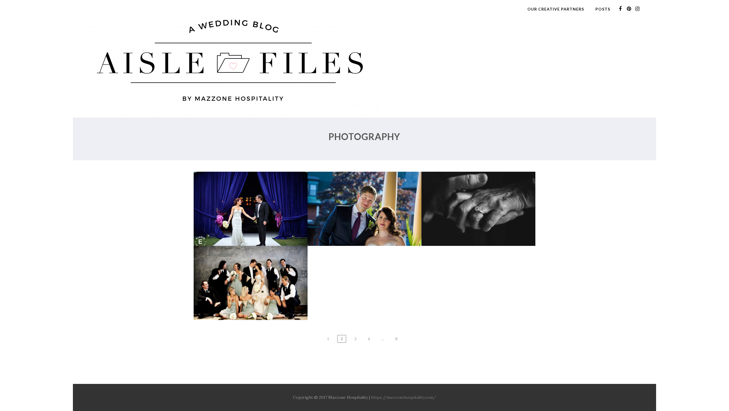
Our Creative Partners (555, 9)
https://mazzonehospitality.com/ (403, 397)
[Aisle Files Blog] (233, 115)
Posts (602, 9)
